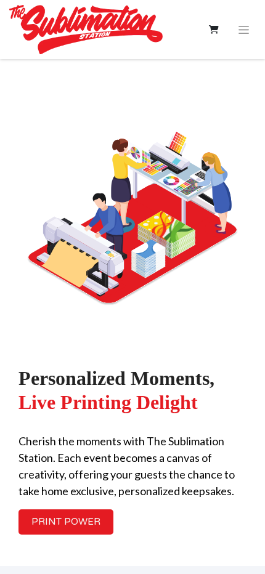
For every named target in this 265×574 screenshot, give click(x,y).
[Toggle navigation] (244, 29)
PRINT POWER (65, 521)
